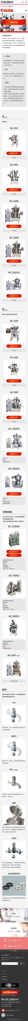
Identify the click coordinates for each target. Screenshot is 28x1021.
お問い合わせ (5, 979)
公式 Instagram (10, 1015)
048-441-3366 (7, 1004)
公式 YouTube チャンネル (12, 1010)
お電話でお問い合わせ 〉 (16, 946)
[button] (22, 2)
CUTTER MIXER (4, 6)
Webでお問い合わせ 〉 (16, 940)
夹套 (4, 460)
